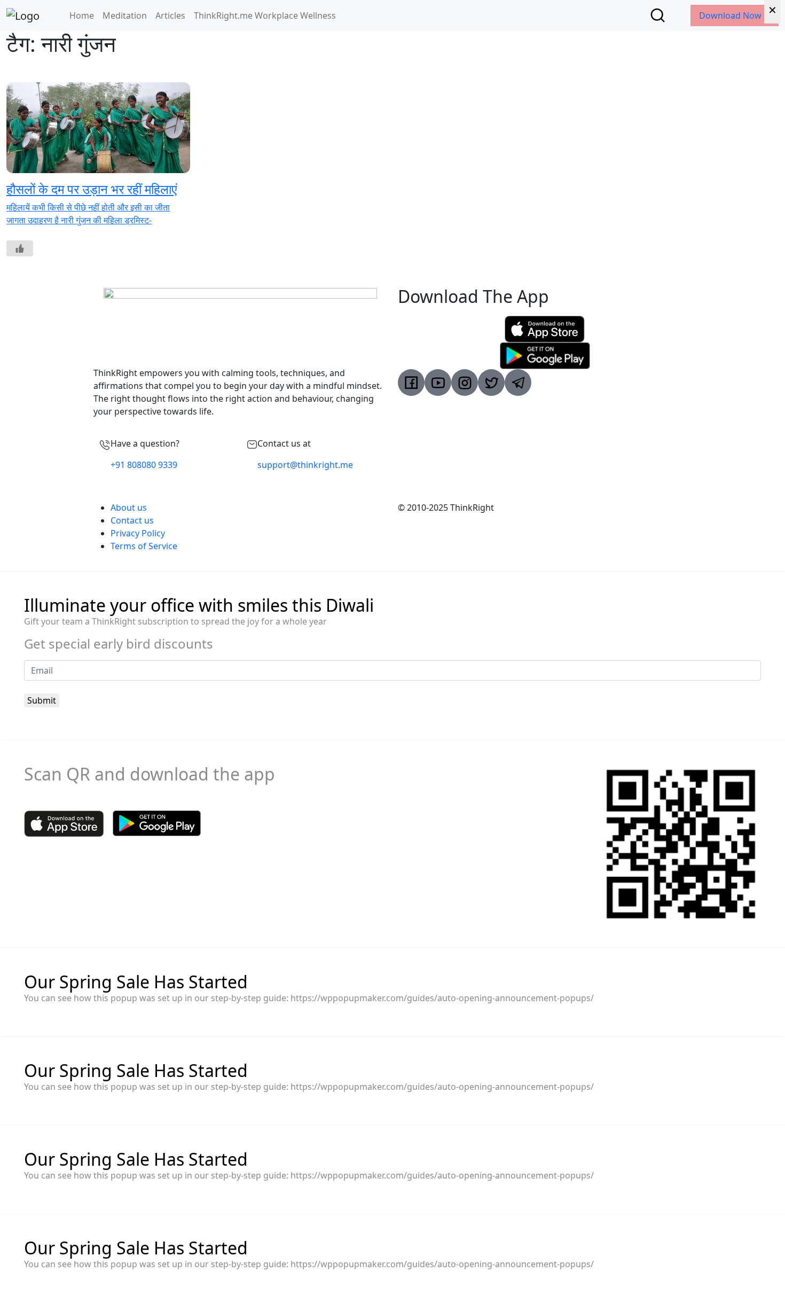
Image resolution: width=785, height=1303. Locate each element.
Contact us (132, 520)
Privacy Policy (138, 533)
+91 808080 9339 (144, 465)
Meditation (125, 15)
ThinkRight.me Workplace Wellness (265, 15)
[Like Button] (19, 248)
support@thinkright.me (305, 465)
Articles (170, 15)
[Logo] (23, 15)
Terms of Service (144, 546)
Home (81, 15)
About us (129, 507)
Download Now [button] (731, 15)
